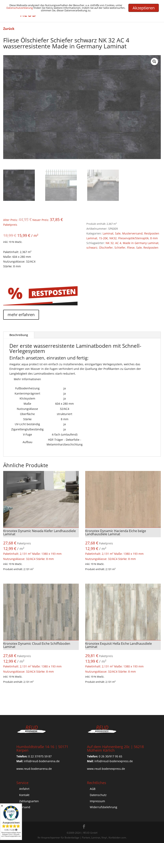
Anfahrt (24, 789)
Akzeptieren (144, 8)
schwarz (91, 247)
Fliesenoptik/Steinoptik (133, 238)
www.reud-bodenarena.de (34, 769)
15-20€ (103, 238)
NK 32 (110, 243)
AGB (92, 789)
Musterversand (132, 233)
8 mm (154, 238)
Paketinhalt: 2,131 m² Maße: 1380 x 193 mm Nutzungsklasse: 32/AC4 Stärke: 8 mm (39, 545)
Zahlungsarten (29, 801)
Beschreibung (18, 335)
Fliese (131, 247)
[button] (154, 61)
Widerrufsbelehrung (103, 807)
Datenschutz (98, 795)
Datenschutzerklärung (19, 8)
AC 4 (118, 243)
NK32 (113, 238)
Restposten (150, 247)
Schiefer (119, 247)
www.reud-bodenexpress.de (106, 769)
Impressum (97, 801)
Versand (24, 807)
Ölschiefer (106, 247)
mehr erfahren (21, 314)
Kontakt (24, 795)
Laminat (108, 233)
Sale (118, 233)
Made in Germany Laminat (140, 243)
